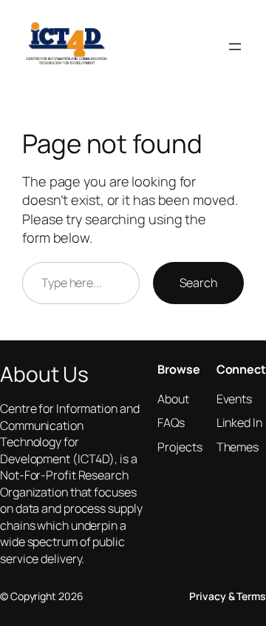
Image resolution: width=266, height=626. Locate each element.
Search (198, 283)
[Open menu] (235, 46)
